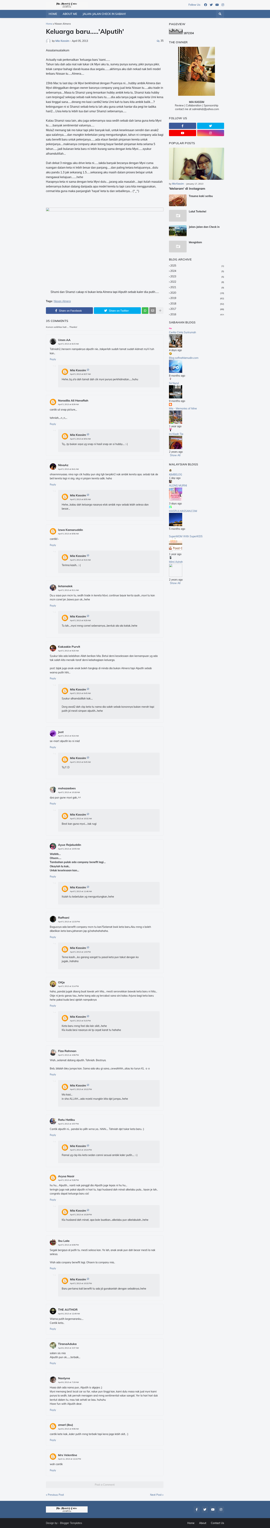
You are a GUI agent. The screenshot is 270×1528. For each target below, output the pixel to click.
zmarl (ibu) (65, 1425)
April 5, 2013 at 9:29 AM (80, 620)
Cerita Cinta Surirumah (182, 332)
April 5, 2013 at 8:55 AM (80, 499)
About (202, 1523)
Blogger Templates (71, 1523)
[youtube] (217, 5)
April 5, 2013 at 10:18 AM (69, 792)
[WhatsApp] (145, 310)
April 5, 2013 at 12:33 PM (69, 921)
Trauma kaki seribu (201, 196)
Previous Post (56, 1495)
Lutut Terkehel (197, 211)
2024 (197, 271)
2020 (197, 292)
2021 (197, 287)
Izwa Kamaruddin (70, 530)
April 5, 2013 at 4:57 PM (68, 1124)
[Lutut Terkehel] (178, 216)
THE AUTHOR (68, 1309)
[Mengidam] (178, 246)
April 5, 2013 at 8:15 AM (68, 344)
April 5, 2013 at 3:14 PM (68, 986)
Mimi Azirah (176, 562)
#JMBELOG (175, 474)
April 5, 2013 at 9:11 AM (68, 590)
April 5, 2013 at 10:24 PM (81, 1150)
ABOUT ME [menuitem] (70, 14)
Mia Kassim (78, 370)
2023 (197, 276)
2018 (197, 303)
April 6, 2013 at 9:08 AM (68, 1429)
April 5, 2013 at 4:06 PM (68, 1055)
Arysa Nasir (66, 1176)
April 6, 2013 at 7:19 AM (68, 1382)
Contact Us (217, 1523)
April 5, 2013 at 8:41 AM (68, 469)
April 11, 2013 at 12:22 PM (69, 1459)
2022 (197, 281)
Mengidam (195, 242)
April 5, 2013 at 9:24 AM (68, 736)
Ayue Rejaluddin (69, 845)
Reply (53, 359)
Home (49, 23)
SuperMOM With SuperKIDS (186, 536)
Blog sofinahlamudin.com (183, 358)
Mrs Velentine (67, 1455)
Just (61, 732)
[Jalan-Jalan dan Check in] (178, 231)
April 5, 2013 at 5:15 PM (80, 1021)
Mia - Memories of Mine (183, 408)
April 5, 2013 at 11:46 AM (81, 891)
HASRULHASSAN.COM (183, 511)
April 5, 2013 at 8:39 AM (68, 404)
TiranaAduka (67, 1344)
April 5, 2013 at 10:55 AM (69, 849)
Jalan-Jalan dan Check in (204, 227)
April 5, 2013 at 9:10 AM (80, 560)
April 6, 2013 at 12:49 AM (69, 1313)
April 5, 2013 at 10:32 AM (81, 818)
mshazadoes (67, 788)
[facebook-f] (182, 126)
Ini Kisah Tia (176, 434)
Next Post (156, 1495)
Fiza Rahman (67, 1051)
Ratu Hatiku (66, 1120)
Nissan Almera (63, 23)
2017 (197, 309)
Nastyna (64, 1378)
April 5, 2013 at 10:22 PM (81, 1089)
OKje (61, 982)
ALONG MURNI (178, 485)
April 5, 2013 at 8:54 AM (80, 439)
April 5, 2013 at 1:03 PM (80, 952)
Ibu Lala (63, 1241)
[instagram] (223, 5)
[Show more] (160, 310)
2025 (197, 265)
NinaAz (63, 465)
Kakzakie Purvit (69, 646)
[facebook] (205, 5)
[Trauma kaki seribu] (178, 200)
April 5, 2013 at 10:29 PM (81, 1214)
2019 (197, 298)
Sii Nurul (174, 383)
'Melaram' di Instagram (187, 188)
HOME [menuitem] (53, 14)
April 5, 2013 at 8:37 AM (80, 374)
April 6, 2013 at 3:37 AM (68, 1348)
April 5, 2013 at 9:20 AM (68, 651)
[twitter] (211, 5)
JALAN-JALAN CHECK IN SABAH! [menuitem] (104, 14)
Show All (175, 455)
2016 (197, 314)
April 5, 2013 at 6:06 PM (68, 1245)
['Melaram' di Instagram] (196, 164)
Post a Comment (105, 1484)
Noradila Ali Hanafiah (73, 400)
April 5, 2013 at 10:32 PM (81, 1283)
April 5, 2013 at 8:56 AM (68, 534)
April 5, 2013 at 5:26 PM (68, 1180)
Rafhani (63, 917)
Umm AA (64, 340)
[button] (220, 14)
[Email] (152, 310)
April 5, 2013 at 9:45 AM (80, 693)
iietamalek (65, 586)
